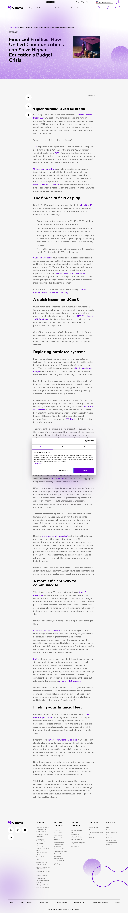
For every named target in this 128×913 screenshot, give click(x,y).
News (108, 835)
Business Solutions (42, 8)
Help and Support (81, 2)
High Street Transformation (58, 857)
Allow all (84, 470)
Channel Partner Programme (76, 833)
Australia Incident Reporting (111, 843)
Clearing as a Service (42, 887)
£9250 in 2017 (77, 221)
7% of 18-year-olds (45, 231)
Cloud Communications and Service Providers (78, 843)
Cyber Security (40, 878)
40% (57, 153)
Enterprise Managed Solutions (42, 881)
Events (108, 830)
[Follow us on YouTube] (25, 830)
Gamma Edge (75, 846)
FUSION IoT (40, 836)
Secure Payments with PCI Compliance (43, 867)
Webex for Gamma (42, 857)
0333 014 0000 (50, 2)
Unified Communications (59, 864)
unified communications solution (62, 739)
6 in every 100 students (70, 681)
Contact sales (103, 8)
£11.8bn (47, 252)
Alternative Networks (77, 837)
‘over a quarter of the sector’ (54, 536)
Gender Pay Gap (79, 902)
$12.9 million (58, 478)
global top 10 (86, 205)
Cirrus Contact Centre (43, 871)
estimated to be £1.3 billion (46, 184)
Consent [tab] (42, 447)
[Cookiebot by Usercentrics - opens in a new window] (86, 441)
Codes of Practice (61, 902)
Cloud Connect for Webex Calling (41, 840)
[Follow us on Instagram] (18, 830)
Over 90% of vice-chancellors (46, 630)
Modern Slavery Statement (100, 902)
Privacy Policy (44, 902)
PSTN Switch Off (59, 860)
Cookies (10, 902)
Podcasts (109, 837)
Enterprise (57, 830)
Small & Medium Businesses (59, 838)
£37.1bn (69, 419)
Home (11, 27)
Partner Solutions (56, 8)
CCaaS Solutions (59, 842)
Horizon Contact (41, 864)
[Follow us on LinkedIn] (11, 837)
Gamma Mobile (41, 831)
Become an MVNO (77, 839)
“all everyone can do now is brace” (70, 273)
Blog (16, 27)
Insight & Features (111, 832)
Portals (90, 2)
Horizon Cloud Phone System (42, 849)
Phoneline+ (39, 843)
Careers (91, 830)
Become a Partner (114, 8)
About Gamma (93, 827)
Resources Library (111, 840)
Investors (91, 837)
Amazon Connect (41, 862)
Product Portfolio (68, 8)
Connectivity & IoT (59, 849)
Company (31, 8)
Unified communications (44, 169)
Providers (43, 319)
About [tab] (85, 447)
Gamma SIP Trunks (42, 834)
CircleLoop (39, 846)
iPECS (38, 859)
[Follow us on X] (11, 830)
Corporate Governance (96, 832)
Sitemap (117, 902)
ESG (90, 835)
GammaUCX (58, 833)
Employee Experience (60, 854)
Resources (80, 8)
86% (35, 659)
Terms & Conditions (26, 902)
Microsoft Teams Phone (41, 853)
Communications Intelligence (59, 845)
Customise (62, 470)
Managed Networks (42, 884)
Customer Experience (60, 851)
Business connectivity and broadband (42, 828)
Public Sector (58, 835)
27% (35, 146)
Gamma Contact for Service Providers (42, 874)
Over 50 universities (42, 257)
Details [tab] (64, 447)
